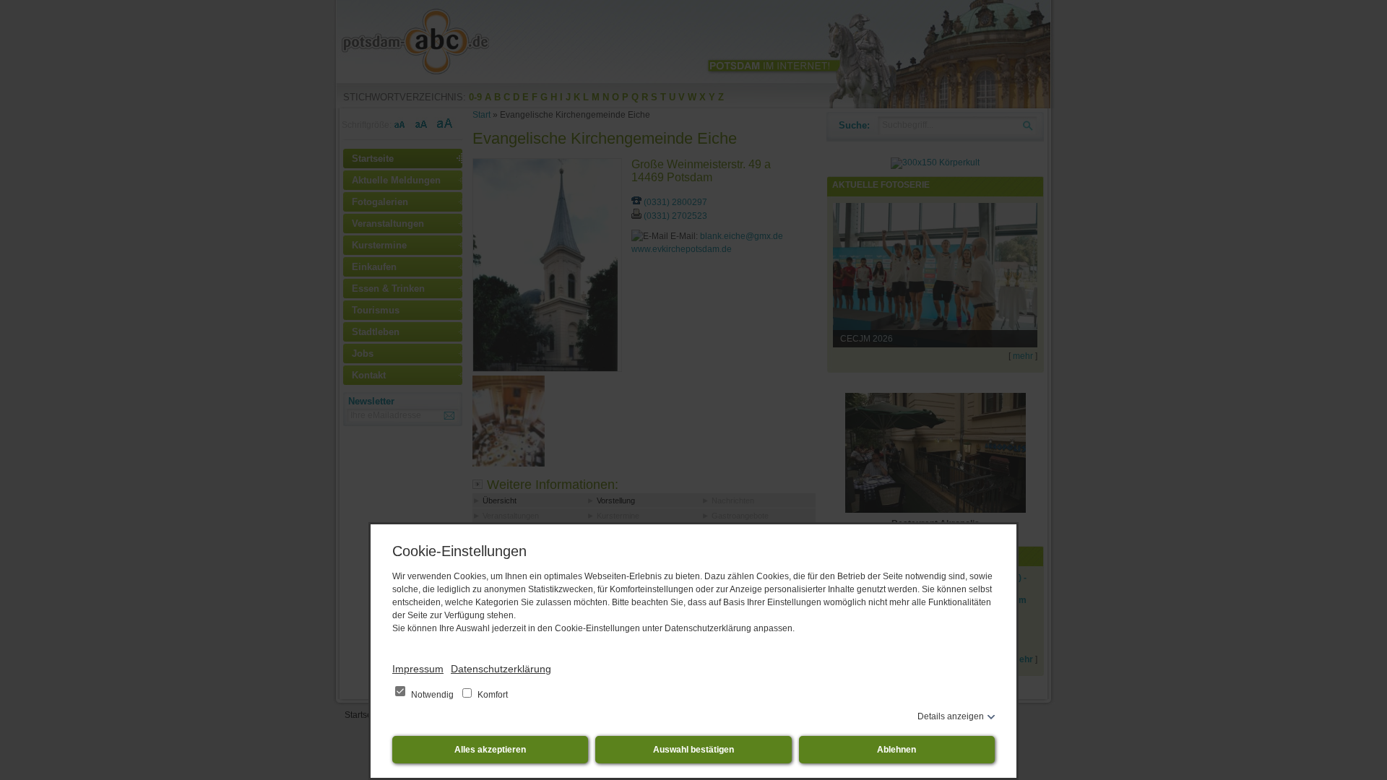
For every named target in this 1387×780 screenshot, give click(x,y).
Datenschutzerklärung (501, 669)
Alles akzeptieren (490, 750)
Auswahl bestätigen (693, 750)
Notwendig (432, 695)
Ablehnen (896, 750)
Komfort (491, 695)
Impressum (418, 669)
